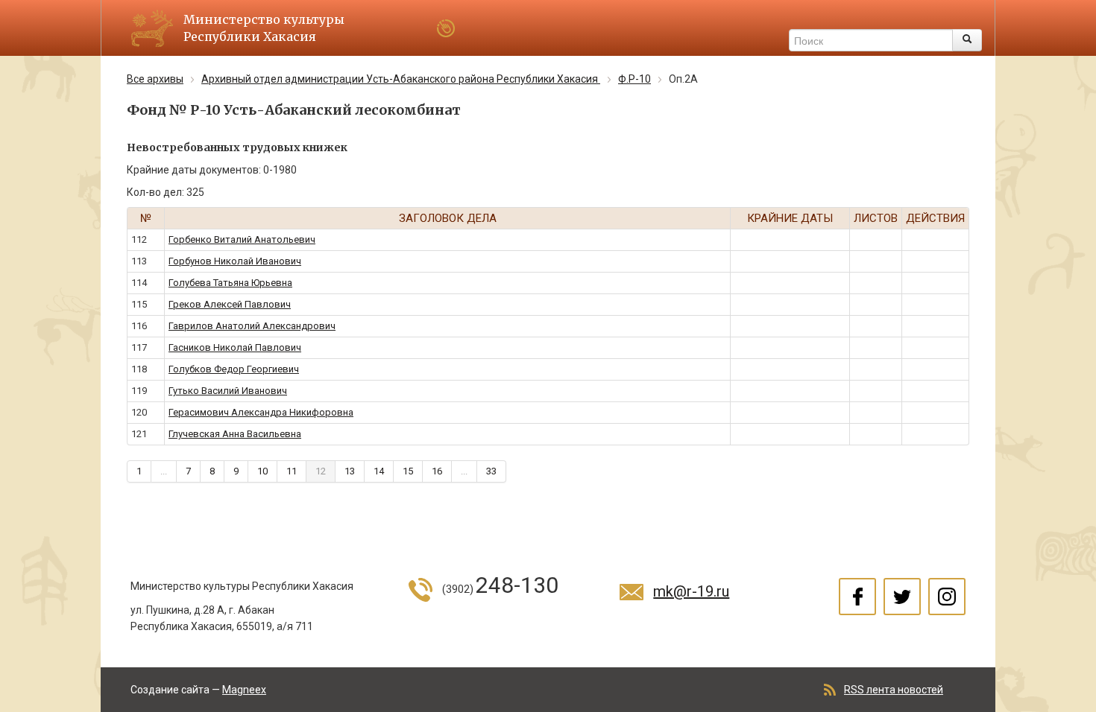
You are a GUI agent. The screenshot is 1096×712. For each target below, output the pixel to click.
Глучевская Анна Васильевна (235, 433)
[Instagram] (947, 596)
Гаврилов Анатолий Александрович (252, 325)
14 (379, 471)
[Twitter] (902, 596)
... (163, 471)
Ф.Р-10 (634, 79)
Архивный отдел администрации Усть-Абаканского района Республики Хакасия (400, 79)
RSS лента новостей (893, 690)
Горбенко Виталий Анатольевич (242, 239)
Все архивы (155, 79)
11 (291, 471)
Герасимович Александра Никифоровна (261, 412)
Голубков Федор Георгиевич (234, 369)
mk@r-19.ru (691, 591)
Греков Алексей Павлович (230, 304)
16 (437, 471)
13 (349, 471)
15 (408, 471)
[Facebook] (857, 596)
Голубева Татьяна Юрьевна (230, 282)
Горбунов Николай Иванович (235, 261)
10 (262, 471)
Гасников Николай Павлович (235, 347)
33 (491, 471)
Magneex (244, 690)
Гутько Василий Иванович (228, 390)
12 (320, 471)
